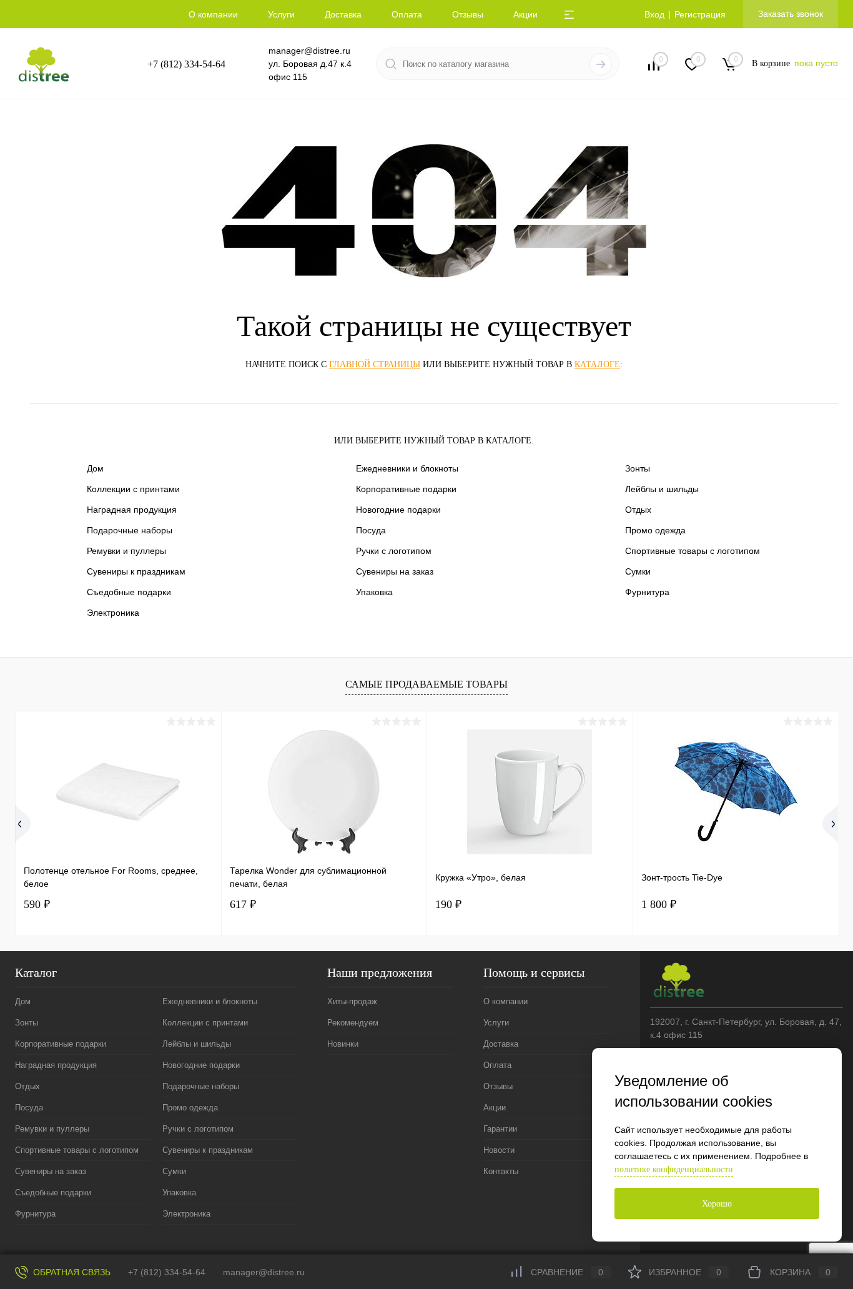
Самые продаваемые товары (426, 684)
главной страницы (374, 364)
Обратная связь (71, 1272)
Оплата (407, 14)
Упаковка (374, 592)
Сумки (638, 571)
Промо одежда (655, 530)
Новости (499, 1150)
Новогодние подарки (398, 510)
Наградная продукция (132, 510)
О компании (213, 14)
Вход (654, 14)
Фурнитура (647, 592)
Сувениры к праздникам (136, 571)
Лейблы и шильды (662, 489)
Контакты (500, 1171)
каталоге (597, 364)
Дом (95, 468)
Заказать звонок (790, 14)
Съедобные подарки (129, 592)
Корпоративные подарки (406, 489)
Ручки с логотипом (393, 551)
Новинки (342, 1044)
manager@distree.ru (309, 51)
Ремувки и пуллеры (126, 551)
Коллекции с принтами (133, 489)
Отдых (638, 510)
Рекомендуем (352, 1022)
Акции (525, 14)
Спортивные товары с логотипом (692, 551)
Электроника (113, 613)
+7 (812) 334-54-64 (186, 64)
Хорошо (717, 1203)
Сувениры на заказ (394, 571)
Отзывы (467, 14)
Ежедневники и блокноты (407, 468)
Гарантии (500, 1128)
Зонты (637, 468)
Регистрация (700, 14)
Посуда (371, 530)
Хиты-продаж (352, 1001)
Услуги (281, 14)
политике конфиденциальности (673, 1169)
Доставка (343, 14)
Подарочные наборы (129, 530)
